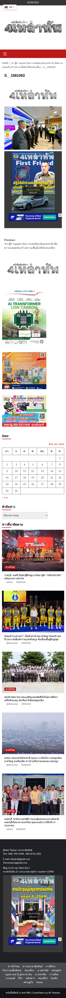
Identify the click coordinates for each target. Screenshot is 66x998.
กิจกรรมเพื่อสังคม (11, 970)
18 (24, 477)
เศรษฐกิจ (56, 970)
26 (32, 484)
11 (24, 471)
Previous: (31, 244)
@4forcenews (12, 643)
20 (42, 477)
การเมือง (54, 974)
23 (7, 484)
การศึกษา (51, 966)
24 (16, 484)
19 (32, 477)
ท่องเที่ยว (29, 970)
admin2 (9, 582)
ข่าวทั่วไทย (10, 567)
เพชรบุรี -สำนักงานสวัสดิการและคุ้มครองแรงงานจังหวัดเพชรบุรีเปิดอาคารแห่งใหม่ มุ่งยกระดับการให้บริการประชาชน (31, 822)
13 (42, 471)
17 (16, 477)
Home (39, 982)
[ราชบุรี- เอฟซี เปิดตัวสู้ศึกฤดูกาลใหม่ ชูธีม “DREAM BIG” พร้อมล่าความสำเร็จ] (33, 550)
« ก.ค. (5, 497)
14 (51, 471)
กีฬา (7, 628)
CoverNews (38, 993)
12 (32, 471)
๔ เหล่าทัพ (43, 970)
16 (7, 477)
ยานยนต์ (10, 978)
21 (51, 477)
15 (59, 471)
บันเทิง (54, 978)
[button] (5, 53)
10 (16, 471)
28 (51, 484)
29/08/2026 (21, 582)
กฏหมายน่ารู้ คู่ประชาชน (18, 974)
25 (24, 484)
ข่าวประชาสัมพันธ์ (33, 966)
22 (59, 477)
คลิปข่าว (30, 978)
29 (59, 484)
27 (42, 484)
